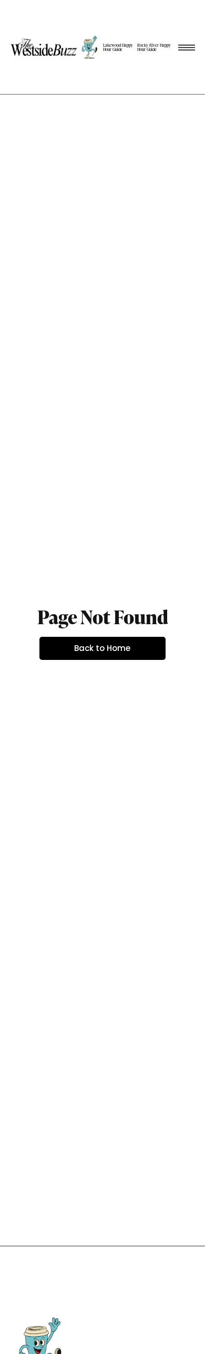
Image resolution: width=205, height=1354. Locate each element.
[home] (55, 47)
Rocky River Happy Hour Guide (154, 47)
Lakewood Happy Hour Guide (118, 47)
